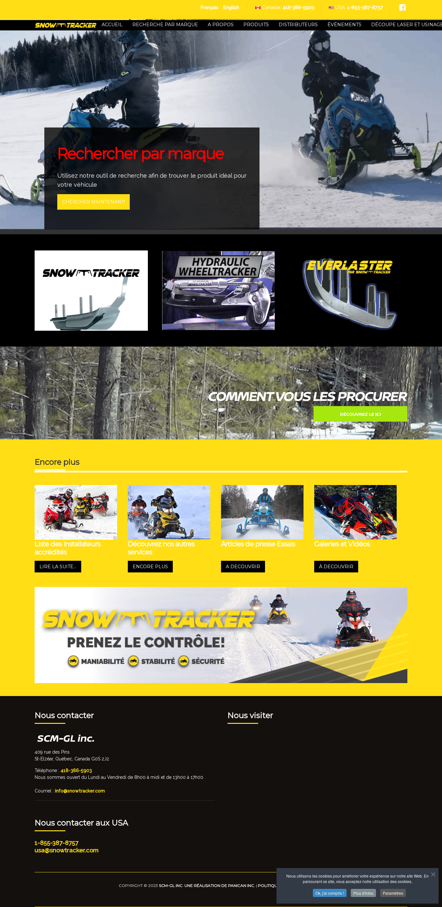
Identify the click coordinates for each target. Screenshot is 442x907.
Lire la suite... (57, 567)
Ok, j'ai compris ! (329, 893)
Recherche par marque (165, 25)
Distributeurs (298, 25)
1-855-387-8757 (365, 7)
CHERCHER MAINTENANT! (93, 202)
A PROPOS (221, 25)
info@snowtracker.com (80, 790)
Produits (256, 25)
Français (210, 7)
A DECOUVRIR (243, 567)
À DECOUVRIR (336, 567)
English (231, 7)
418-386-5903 (298, 7)
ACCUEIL (112, 25)
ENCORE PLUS (150, 567)
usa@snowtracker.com (67, 850)
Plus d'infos (363, 893)
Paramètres (393, 893)
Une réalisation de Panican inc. (219, 885)
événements (344, 25)
